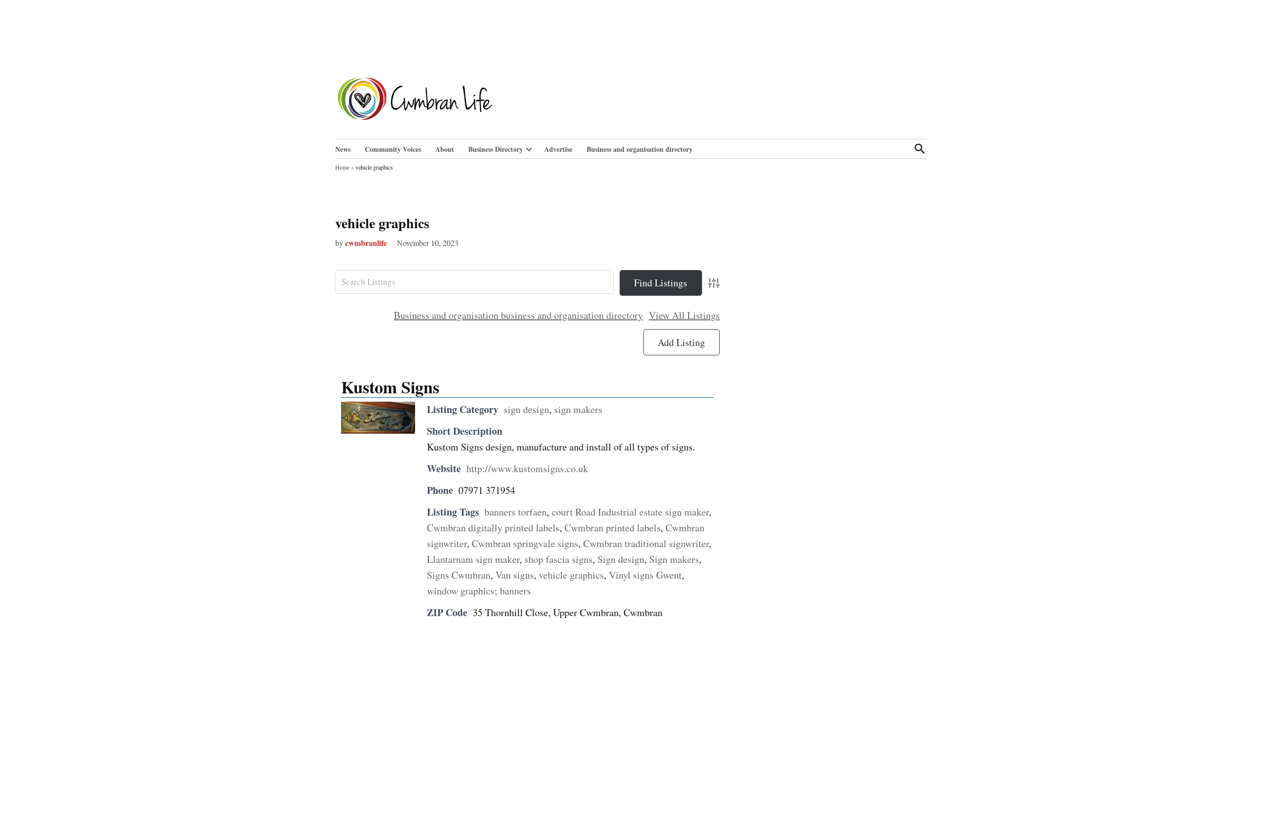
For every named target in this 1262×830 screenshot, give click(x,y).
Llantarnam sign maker (473, 559)
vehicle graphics (382, 223)
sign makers (578, 409)
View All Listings (684, 315)
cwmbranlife (366, 242)
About (444, 149)
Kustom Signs (390, 387)
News (343, 149)
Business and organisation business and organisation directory (518, 315)
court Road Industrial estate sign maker (630, 512)
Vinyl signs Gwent (645, 575)
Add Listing (681, 342)
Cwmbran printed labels (612, 527)
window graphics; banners (479, 590)
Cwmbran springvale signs (525, 543)
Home (342, 167)
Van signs (514, 575)
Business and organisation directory (640, 149)
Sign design (620, 559)
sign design (526, 409)
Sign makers (674, 559)
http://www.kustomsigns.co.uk (527, 468)
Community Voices (393, 149)
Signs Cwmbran (459, 575)
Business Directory (495, 149)
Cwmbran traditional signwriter (646, 543)
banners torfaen (516, 512)
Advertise (558, 149)
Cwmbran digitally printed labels (493, 527)
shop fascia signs (559, 559)
